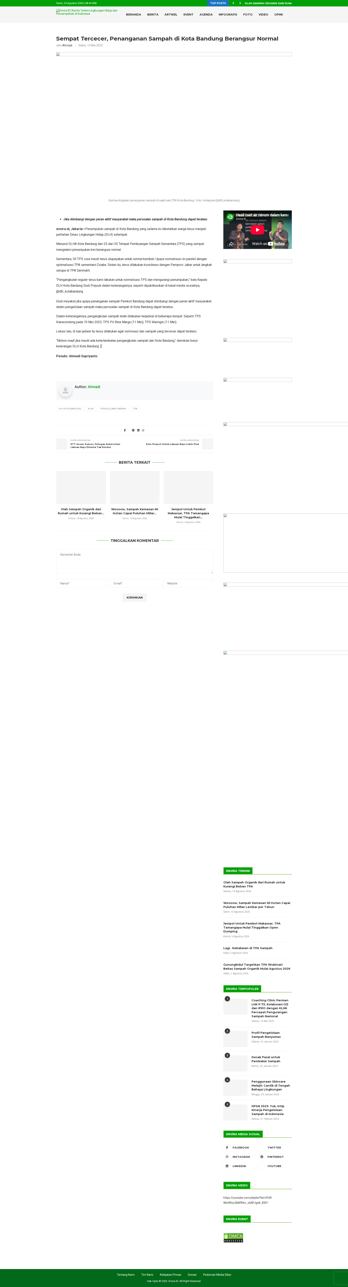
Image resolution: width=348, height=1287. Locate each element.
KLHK (91, 408)
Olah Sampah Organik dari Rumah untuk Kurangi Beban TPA (254, 884)
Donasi (192, 1274)
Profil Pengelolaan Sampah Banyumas (266, 1035)
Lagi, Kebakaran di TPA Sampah (247, 948)
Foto (248, 14)
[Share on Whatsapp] (143, 430)
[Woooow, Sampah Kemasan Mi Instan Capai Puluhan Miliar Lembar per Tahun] (135, 487)
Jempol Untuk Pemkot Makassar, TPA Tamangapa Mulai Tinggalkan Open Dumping (252, 927)
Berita (152, 14)
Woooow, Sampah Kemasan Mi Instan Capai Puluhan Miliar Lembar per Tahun (256, 905)
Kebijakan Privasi (170, 1274)
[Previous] (233, 3)
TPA (135, 408)
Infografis (228, 14)
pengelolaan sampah (113, 408)
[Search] (283, 31)
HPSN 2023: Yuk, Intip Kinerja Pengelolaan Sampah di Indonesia (268, 1110)
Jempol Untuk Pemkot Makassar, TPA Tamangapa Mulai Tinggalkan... (188, 513)
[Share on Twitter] (129, 430)
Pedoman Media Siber (217, 1274)
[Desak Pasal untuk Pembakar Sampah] (235, 1063)
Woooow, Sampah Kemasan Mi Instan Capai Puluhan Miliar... (134, 511)
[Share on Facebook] (124, 430)
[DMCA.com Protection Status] (233, 1234)
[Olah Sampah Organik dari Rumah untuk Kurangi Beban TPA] (81, 487)
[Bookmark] (290, 31)
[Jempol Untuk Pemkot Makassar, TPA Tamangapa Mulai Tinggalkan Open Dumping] (188, 487)
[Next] (240, 3)
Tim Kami (147, 1274)
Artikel (171, 14)
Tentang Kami (126, 1274)
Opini (278, 14)
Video (263, 14)
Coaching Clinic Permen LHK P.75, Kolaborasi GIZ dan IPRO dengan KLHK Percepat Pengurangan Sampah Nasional (270, 1008)
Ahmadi (67, 45)
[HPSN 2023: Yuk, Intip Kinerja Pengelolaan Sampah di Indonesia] (235, 1112)
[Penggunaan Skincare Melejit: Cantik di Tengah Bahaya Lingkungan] (235, 1088)
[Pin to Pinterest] (133, 430)
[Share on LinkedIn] (138, 430)
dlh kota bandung (70, 408)
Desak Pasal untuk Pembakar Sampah (266, 1059)
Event (188, 14)
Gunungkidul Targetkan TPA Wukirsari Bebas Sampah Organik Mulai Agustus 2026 (256, 966)
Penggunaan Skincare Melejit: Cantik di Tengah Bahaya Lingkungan (271, 1085)
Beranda (133, 14)
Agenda (206, 14)
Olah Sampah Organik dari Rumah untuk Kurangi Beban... (287, 3)
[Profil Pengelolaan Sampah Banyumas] (235, 1039)
